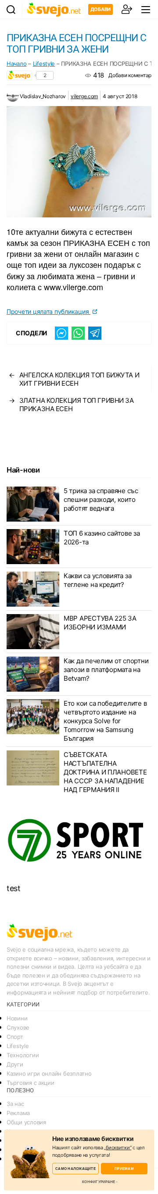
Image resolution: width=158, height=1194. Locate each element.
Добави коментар (129, 75)
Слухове (18, 1027)
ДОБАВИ (100, 9)
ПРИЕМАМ (124, 1168)
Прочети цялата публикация (48, 311)
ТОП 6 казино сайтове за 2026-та (102, 537)
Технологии (23, 1055)
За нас (15, 1103)
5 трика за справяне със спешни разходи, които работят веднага (101, 499)
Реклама (18, 1112)
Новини (17, 1018)
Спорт (15, 1036)
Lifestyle (44, 63)
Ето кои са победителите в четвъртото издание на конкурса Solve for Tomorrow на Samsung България (105, 721)
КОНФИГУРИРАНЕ (98, 1182)
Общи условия (26, 1122)
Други (15, 1064)
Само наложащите (75, 1168)
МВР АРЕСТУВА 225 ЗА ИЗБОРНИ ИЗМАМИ (100, 622)
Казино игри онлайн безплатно (49, 1073)
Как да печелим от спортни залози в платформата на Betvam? (106, 669)
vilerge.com (84, 96)
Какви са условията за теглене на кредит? (97, 580)
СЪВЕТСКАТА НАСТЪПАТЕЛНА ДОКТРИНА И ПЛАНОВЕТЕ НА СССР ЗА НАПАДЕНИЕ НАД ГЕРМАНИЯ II (105, 772)
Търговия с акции (30, 1082)
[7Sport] (79, 840)
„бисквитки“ (117, 1147)
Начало (16, 63)
